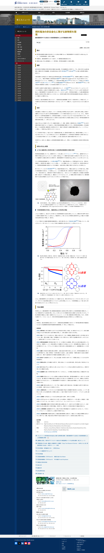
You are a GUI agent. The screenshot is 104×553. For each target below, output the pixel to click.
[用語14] (39, 404)
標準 (56, 1)
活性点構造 (56, 161)
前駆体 (81, 123)
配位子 (68, 80)
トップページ (17, 26)
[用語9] (38, 376)
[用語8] (38, 371)
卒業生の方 (79, 546)
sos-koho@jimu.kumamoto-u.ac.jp (48, 521)
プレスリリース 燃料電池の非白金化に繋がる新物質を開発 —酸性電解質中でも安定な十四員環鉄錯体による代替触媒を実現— (62, 436)
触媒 (59, 78)
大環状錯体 (51, 169)
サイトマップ (52, 536)
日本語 (41, 1)
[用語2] (38, 335)
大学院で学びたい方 (80, 542)
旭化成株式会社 (41, 470)
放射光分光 (65, 90)
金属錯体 (62, 82)
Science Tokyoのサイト (33, 9)
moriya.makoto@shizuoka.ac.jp (48, 508)
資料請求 (82, 536)
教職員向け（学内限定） (81, 549)
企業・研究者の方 (80, 544)
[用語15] (39, 409)
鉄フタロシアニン (48, 82)
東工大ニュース (26, 26)
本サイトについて (22, 536)
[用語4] (38, 351)
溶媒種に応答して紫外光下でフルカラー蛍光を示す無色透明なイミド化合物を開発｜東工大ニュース (61, 440)
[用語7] (38, 367)
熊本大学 (39, 465)
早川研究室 (40, 454)
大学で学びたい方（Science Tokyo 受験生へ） (82, 540)
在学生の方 (79, 548)
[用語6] (38, 362)
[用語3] (38, 342)
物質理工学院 (58, 482)
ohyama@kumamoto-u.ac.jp (47, 501)
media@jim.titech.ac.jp (46, 516)
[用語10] (39, 385)
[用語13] (39, 399)
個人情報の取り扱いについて (38, 536)
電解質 (81, 82)
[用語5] (38, 357)
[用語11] (39, 390)
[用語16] (39, 413)
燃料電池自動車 (68, 76)
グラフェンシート (71, 154)
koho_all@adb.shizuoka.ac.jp (47, 527)
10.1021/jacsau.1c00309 (50, 432)
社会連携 (63, 547)
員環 (68, 88)
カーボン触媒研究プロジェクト (44, 451)
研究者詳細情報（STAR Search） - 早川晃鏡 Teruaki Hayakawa (52, 459)
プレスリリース (67, 536)
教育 (63, 543)
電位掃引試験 (74, 221)
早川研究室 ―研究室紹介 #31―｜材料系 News (48, 448)
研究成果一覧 (40, 473)
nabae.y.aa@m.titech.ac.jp (46, 493)
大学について (64, 541)
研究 (39, 42)
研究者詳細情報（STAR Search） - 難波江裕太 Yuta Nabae (51, 456)
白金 (73, 71)
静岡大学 (39, 468)
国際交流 (63, 548)
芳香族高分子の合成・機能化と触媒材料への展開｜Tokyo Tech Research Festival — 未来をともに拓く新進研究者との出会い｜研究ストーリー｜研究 (62, 444)
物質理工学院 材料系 (42, 462)
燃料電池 (65, 71)
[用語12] (39, 396)
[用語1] (38, 330)
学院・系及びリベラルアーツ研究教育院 (64, 483)
